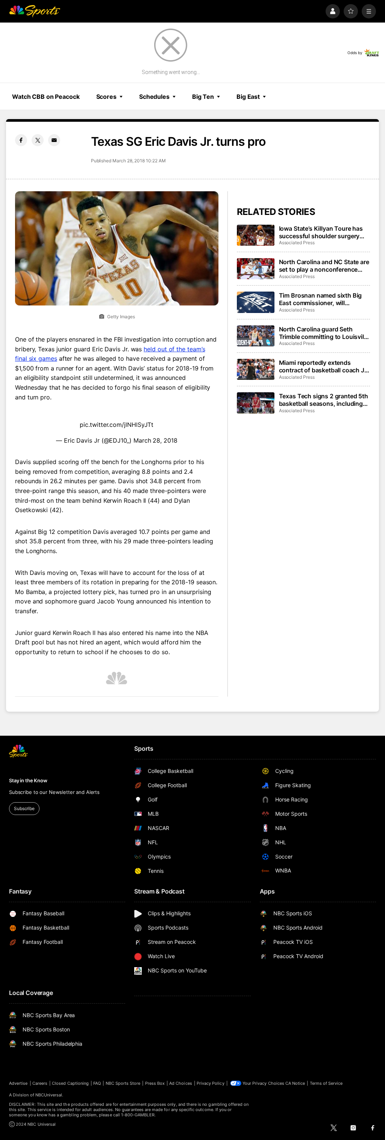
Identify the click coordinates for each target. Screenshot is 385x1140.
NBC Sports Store (123, 1083)
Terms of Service (326, 1083)
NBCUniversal (48, 1095)
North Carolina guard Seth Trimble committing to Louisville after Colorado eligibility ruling (324, 332)
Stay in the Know (28, 780)
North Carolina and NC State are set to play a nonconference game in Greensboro (324, 265)
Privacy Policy (210, 1083)
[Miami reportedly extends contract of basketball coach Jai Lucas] (255, 369)
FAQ (97, 1083)
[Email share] (54, 140)
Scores (106, 96)
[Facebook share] (21, 140)
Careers (39, 1083)
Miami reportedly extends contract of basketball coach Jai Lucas (324, 366)
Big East (248, 96)
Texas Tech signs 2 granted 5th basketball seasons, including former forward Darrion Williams (324, 399)
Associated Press (297, 242)
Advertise (18, 1083)
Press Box (155, 1083)
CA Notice (295, 1083)
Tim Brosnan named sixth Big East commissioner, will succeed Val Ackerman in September (320, 299)
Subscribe (24, 808)
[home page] (34, 11)
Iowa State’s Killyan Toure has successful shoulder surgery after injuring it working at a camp (321, 232)
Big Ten (203, 96)
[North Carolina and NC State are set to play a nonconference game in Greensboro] (255, 268)
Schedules (154, 96)
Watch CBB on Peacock (46, 96)
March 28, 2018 (155, 440)
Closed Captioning (70, 1083)
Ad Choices (180, 1083)
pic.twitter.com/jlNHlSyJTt (116, 424)
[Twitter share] (38, 140)
